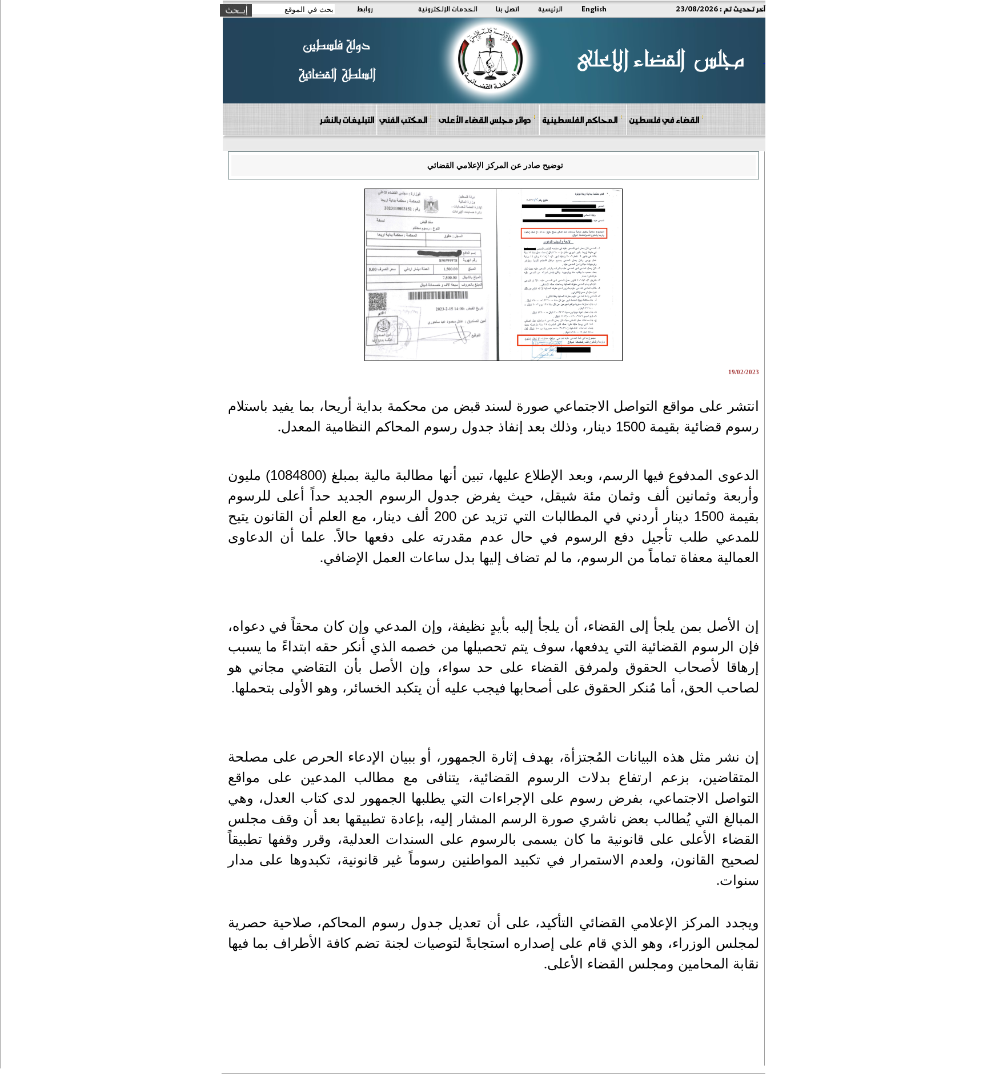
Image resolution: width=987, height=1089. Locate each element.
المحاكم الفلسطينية (579, 119)
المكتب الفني (403, 119)
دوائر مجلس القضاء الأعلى (485, 119)
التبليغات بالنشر (346, 119)
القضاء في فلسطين (664, 119)
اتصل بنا (507, 8)
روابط (364, 8)
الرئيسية (550, 8)
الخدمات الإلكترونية (448, 8)
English (594, 8)
